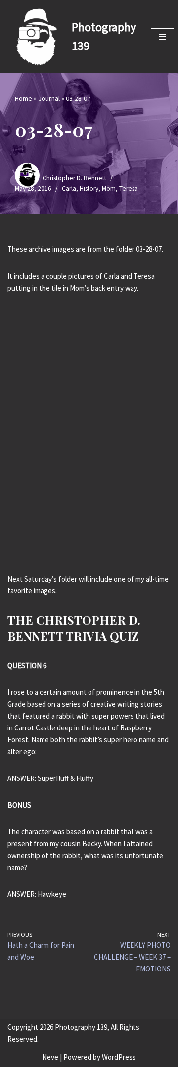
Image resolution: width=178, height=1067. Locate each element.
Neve (50, 1057)
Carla (69, 188)
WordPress (119, 1057)
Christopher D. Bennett (74, 178)
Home (23, 98)
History (89, 188)
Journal (49, 98)
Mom (109, 188)
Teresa (128, 188)
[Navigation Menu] (162, 36)
